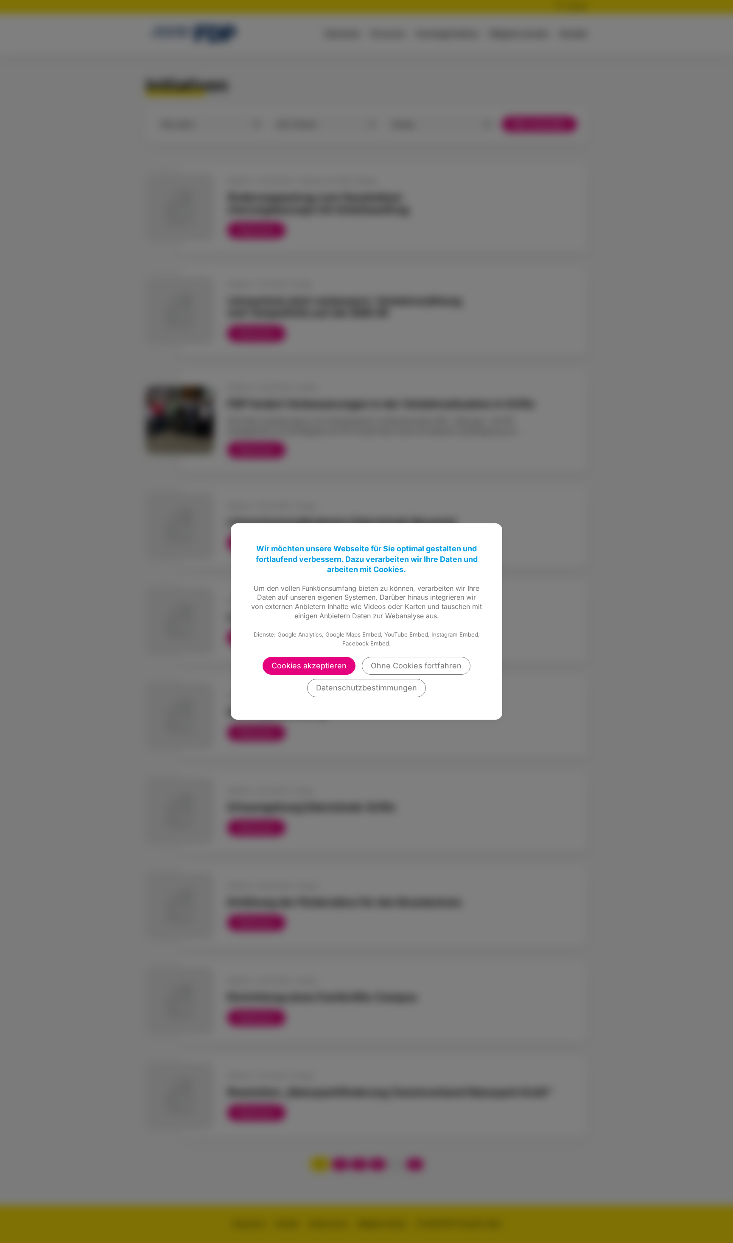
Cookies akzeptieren (309, 665)
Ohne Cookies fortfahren (416, 665)
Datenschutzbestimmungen (366, 687)
